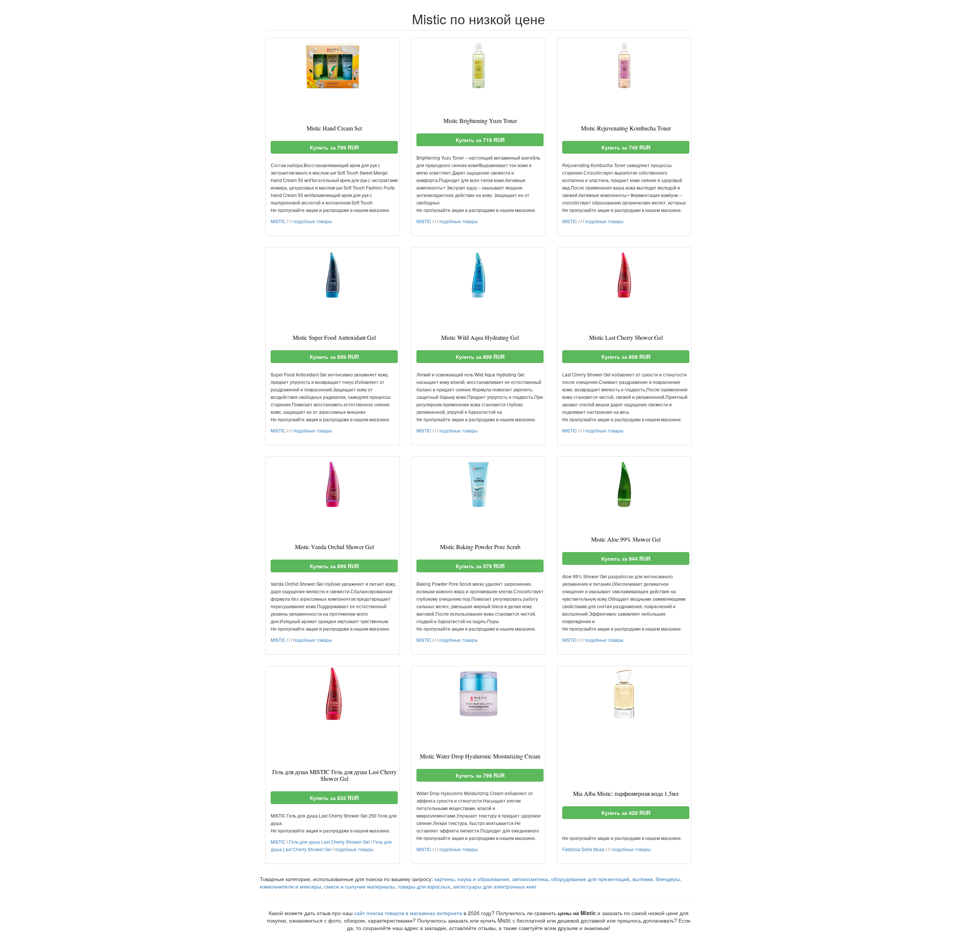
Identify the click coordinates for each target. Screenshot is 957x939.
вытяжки (643, 879)
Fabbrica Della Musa (583, 849)
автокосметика (530, 879)
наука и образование (483, 879)
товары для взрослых (424, 886)
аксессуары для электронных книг (494, 886)
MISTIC (278, 221)
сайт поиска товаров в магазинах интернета (408, 913)
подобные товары (312, 221)
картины (444, 879)
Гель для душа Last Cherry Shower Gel (329, 841)
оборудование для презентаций (590, 879)
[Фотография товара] (332, 66)
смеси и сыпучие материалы (359, 886)
